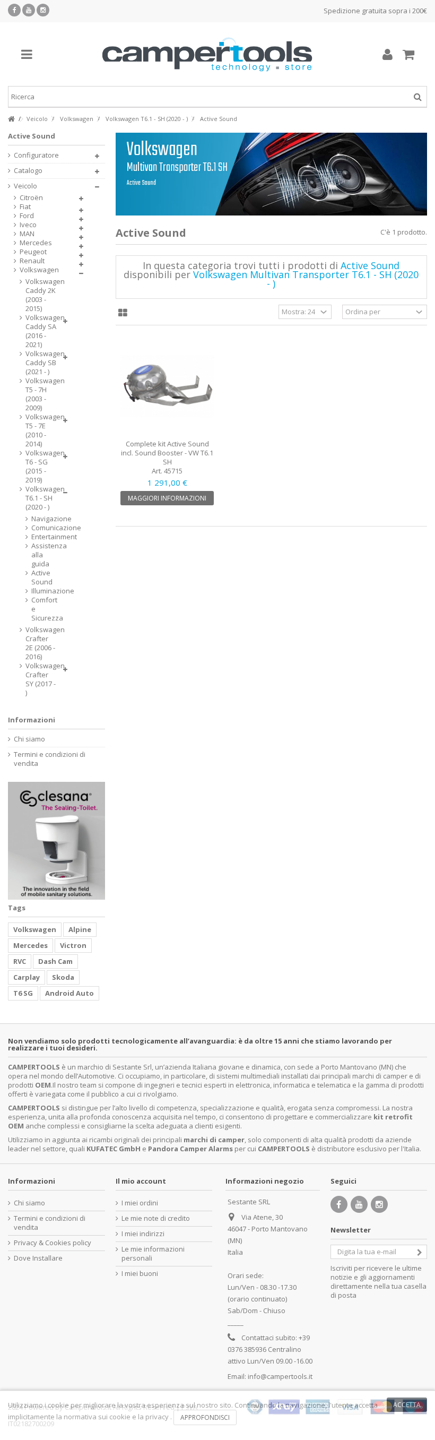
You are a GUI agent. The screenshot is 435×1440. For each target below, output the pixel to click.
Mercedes (36, 242)
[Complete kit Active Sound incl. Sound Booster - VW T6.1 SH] (167, 386)
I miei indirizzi (142, 1233)
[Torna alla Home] (11, 119)
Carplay (26, 977)
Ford (27, 215)
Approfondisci (205, 1417)
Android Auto (69, 993)
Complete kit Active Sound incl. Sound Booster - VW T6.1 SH (167, 453)
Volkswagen (39, 269)
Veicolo (25, 186)
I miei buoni (139, 1273)
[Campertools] (206, 54)
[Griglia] (122, 313)
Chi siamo (29, 739)
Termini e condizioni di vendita (49, 759)
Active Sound (36, 577)
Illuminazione (36, 591)
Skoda (63, 977)
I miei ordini (139, 1203)
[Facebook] (14, 10)
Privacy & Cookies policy (52, 1242)
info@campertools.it (280, 1376)
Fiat (25, 206)
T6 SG (23, 993)
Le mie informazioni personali (153, 1254)
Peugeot (33, 251)
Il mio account (141, 1181)
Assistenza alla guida (36, 554)
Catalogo (28, 170)
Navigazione (36, 518)
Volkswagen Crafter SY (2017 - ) (41, 679)
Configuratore (36, 155)
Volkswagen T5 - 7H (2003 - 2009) (41, 394)
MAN (27, 233)
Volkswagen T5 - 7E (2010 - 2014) (41, 430)
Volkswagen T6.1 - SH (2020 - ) (41, 498)
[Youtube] (28, 10)
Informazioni (31, 720)
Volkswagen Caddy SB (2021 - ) (41, 362)
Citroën (31, 197)
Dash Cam (55, 961)
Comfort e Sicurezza (36, 609)
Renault (32, 260)
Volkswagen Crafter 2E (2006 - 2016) (41, 643)
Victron (73, 945)
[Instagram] (43, 10)
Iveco (28, 224)
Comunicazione (36, 527)
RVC (19, 961)
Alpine (79, 929)
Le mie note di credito (155, 1218)
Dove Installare (38, 1258)
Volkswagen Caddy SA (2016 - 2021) (41, 331)
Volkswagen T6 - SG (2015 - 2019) (41, 467)
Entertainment (36, 536)
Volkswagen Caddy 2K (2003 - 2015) (41, 295)
